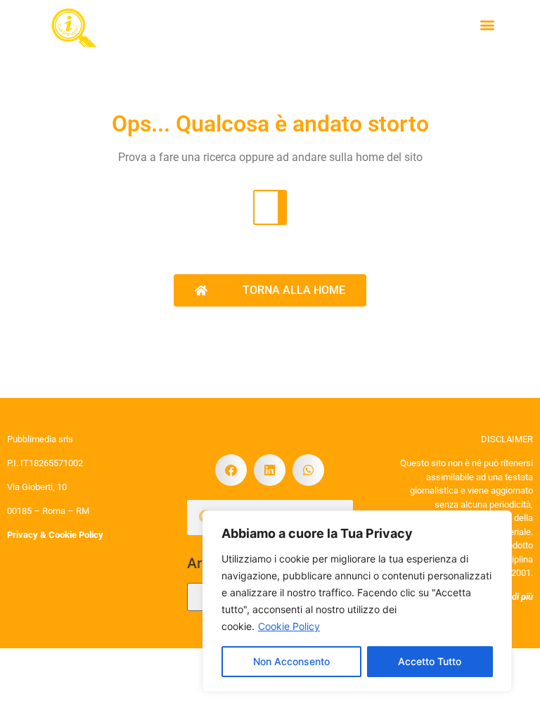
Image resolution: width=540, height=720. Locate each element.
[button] (487, 25)
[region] (357, 601)
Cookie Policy (289, 626)
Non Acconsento (291, 661)
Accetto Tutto (429, 661)
